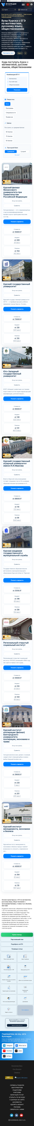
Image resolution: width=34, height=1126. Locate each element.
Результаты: (10, 99)
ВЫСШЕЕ (3, 1)
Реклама (17, 1107)
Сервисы (17, 1072)
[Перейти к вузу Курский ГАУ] (17, 447)
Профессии (9, 117)
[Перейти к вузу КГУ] (17, 270)
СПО (9, 1)
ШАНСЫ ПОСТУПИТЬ (27, 1)
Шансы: (8, 123)
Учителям (17, 1092)
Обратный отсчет (17, 1095)
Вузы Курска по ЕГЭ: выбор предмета (11, 14)
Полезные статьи (17, 949)
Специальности (11, 112)
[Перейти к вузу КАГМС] (17, 537)
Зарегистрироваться (17, 1025)
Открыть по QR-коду (17, 1097)
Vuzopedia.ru (14, 1120)
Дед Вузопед (17, 1069)
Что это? (17, 155)
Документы (17, 1102)
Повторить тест (8, 53)
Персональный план (17, 939)
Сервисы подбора (17, 1085)
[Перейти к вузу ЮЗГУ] (17, 358)
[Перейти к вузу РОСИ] (17, 629)
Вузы (7, 104)
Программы (9, 108)
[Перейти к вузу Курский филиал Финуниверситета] (17, 174)
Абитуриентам (17, 1087)
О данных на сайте (17, 1100)
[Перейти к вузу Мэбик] (17, 813)
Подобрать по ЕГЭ (17, 944)
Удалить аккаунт (17, 1104)
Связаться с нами (17, 1109)
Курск (19, 53)
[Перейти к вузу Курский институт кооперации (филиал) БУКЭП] (17, 716)
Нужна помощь (17, 934)
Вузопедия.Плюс (17, 1066)
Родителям (17, 1090)
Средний (23, 151)
